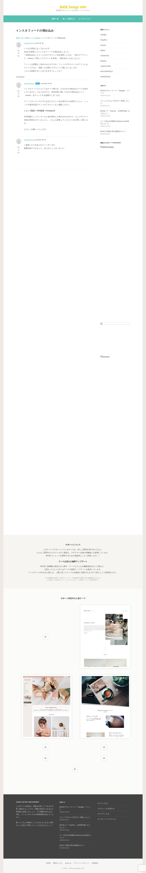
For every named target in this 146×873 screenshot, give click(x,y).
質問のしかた (58, 863)
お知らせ (68, 863)
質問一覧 (55, 19)
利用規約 (95, 863)
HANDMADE (105, 77)
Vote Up (18, 49)
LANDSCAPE (105, 66)
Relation (103, 61)
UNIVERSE (104, 56)
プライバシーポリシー (82, 863)
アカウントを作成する (106, 809)
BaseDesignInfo (29, 83)
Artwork (103, 45)
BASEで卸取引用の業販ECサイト (113, 131)
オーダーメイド (85, 19)
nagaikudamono (29, 43)
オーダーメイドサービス (106, 819)
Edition (102, 50)
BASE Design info (73, 7)
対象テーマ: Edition (32, 38)
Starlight (103, 35)
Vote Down (18, 57)
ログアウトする (103, 814)
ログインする (102, 803)
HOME (48, 863)
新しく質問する (69, 19)
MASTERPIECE (106, 71)
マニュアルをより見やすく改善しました (74, 817)
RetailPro (103, 40)
